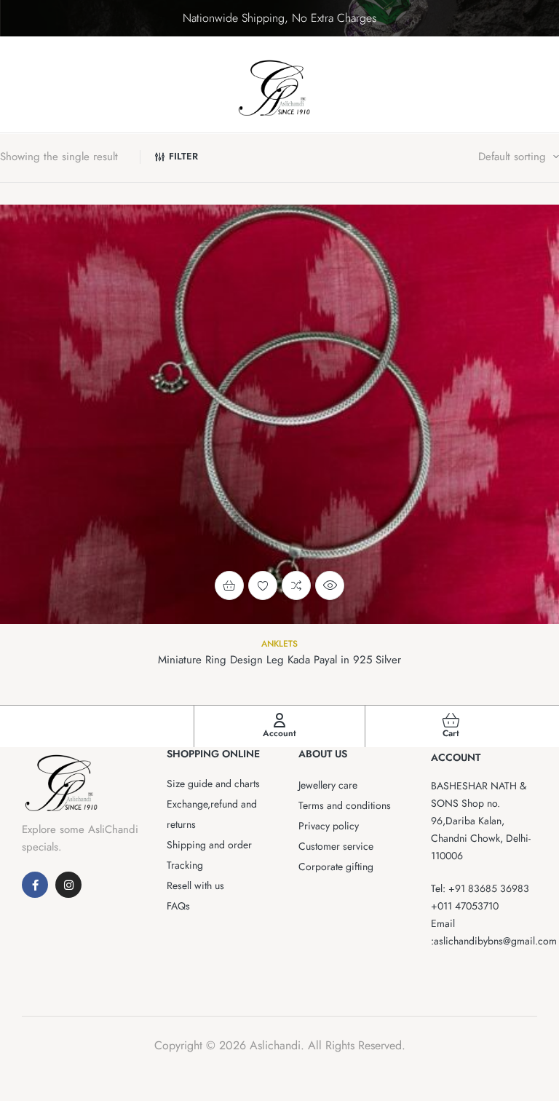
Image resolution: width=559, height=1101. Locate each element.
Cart (451, 733)
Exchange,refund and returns (212, 814)
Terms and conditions (344, 805)
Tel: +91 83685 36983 (480, 888)
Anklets (279, 643)
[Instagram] (68, 885)
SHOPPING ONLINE (213, 753)
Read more (229, 585)
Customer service (335, 846)
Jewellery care (327, 785)
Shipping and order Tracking (209, 854)
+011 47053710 (465, 906)
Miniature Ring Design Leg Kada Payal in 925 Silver (279, 660)
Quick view (329, 585)
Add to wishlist (262, 585)
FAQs (178, 906)
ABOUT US (322, 753)
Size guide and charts (213, 783)
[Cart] (451, 720)
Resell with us (195, 885)
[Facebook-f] (35, 885)
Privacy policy (328, 825)
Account (279, 733)
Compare (296, 585)
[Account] (279, 720)
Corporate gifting (335, 866)
